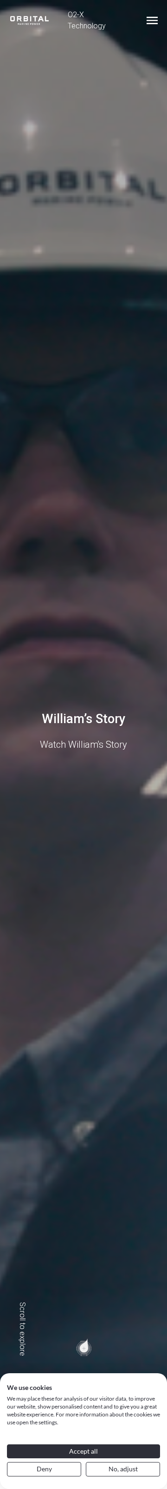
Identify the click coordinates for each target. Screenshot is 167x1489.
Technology (87, 25)
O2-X (76, 14)
